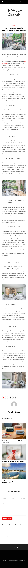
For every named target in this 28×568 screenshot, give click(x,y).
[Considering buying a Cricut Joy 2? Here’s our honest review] (14, 431)
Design (14, 25)
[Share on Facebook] (8, 397)
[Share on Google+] (13, 397)
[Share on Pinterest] (15, 397)
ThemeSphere (22, 560)
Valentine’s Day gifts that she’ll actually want (13, 461)
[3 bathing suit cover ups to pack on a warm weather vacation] (14, 471)
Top (14, 564)
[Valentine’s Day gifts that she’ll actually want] (14, 452)
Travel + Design (14, 412)
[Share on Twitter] (10, 397)
